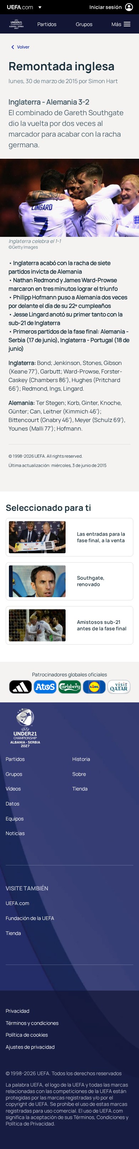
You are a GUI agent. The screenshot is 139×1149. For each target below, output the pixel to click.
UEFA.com (17, 903)
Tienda (80, 788)
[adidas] (20, 687)
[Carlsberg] (69, 687)
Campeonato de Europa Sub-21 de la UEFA (16, 24)
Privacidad (17, 1010)
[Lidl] (94, 687)
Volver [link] (23, 47)
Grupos (14, 774)
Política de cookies (27, 1034)
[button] (119, 24)
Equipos (15, 818)
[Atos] (45, 687)
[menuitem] (50, 24)
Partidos (15, 759)
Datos (12, 803)
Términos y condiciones (32, 1023)
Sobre (79, 774)
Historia (81, 759)
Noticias (15, 833)
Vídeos (13, 788)
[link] (47, 24)
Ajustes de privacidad (30, 1046)
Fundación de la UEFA (30, 918)
